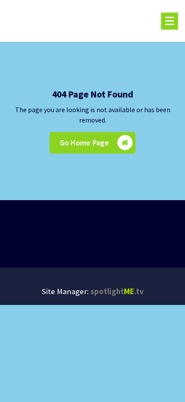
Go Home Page (84, 143)
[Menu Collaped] (169, 21)
